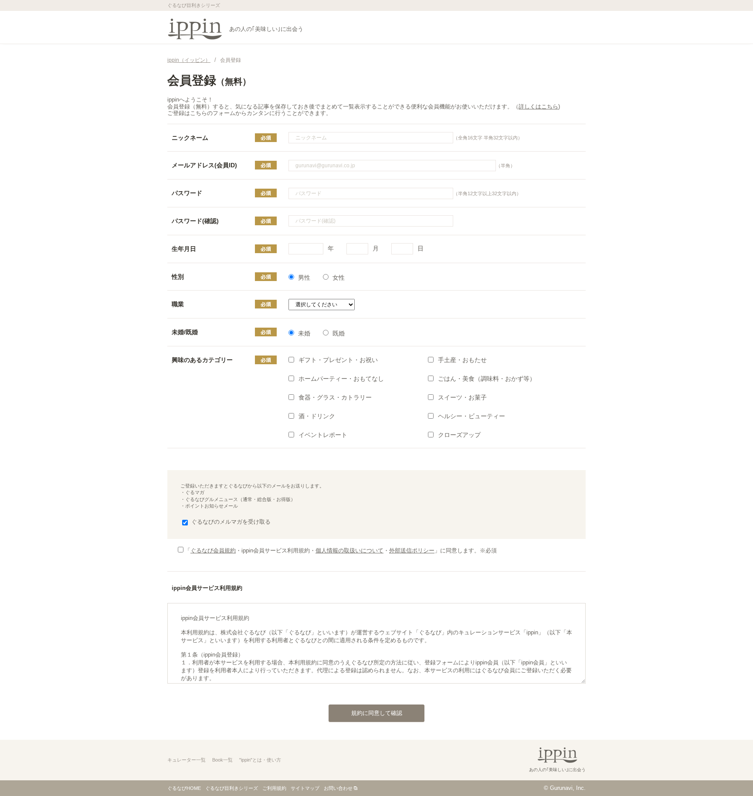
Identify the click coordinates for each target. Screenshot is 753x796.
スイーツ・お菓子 (462, 397)
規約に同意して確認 (376, 713)
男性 (304, 277)
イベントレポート (322, 434)
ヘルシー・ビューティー (471, 416)
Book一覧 (222, 759)
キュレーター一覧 (186, 759)
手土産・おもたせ (462, 359)
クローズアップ (459, 434)
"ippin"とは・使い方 (260, 759)
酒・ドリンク (316, 416)
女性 (338, 277)
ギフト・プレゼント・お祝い (338, 359)
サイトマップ (305, 788)
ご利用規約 (274, 788)
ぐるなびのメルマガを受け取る (231, 521)
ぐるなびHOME (184, 788)
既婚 (338, 333)
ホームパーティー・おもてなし (341, 378)
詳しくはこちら (538, 106)
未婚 (304, 333)
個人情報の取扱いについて (349, 550)
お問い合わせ (338, 788)
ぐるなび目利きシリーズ (231, 788)
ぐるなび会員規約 (213, 550)
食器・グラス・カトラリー (335, 397)
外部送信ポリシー (411, 550)
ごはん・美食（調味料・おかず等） (487, 378)
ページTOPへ (729, 771)
